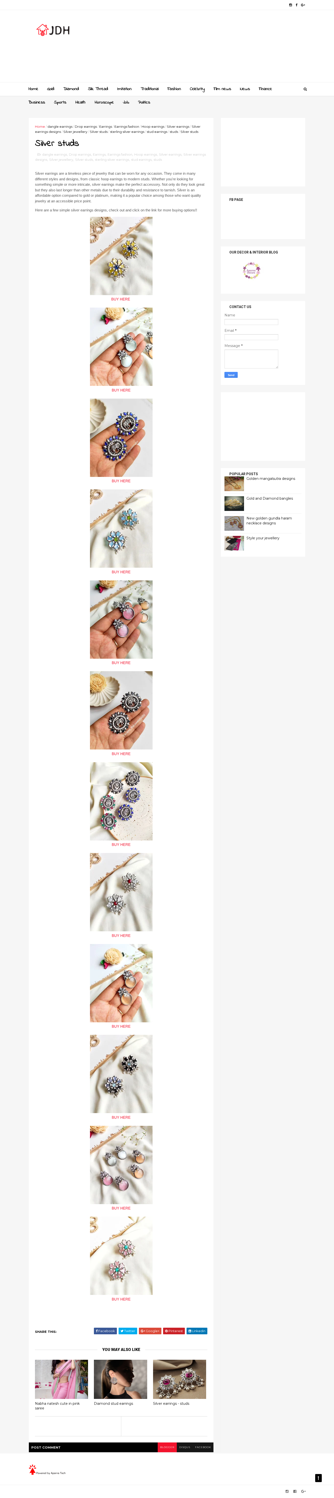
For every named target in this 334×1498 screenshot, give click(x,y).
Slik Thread (98, 89)
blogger (167, 1447)
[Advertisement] (216, 48)
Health (80, 102)
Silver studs (99, 132)
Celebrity (197, 89)
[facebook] (296, 5)
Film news (222, 89)
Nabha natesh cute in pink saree (57, 1405)
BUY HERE (120, 299)
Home (33, 89)
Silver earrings (178, 126)
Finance (265, 89)
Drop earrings (86, 126)
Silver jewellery (75, 132)
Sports (60, 102)
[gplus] (303, 5)
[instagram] (290, 5)
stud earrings (157, 132)
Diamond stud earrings (113, 1403)
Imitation (124, 89)
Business (36, 102)
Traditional (149, 89)
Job (126, 102)
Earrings (105, 126)
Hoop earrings (153, 126)
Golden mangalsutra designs (270, 478)
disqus (184, 1447)
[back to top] (318, 1478)
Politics (144, 102)
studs (174, 132)
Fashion (174, 89)
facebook (203, 1447)
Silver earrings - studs (171, 1403)
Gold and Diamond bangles (269, 498)
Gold (50, 89)
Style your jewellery (262, 538)
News (245, 89)
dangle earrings (59, 126)
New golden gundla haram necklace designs (269, 520)
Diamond (71, 89)
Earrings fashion (126, 126)
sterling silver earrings (127, 132)
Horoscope (104, 102)
